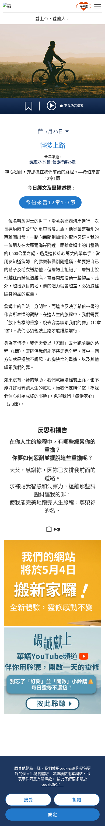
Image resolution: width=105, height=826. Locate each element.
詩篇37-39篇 (39, 162)
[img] (51, 105)
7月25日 (54, 131)
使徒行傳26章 (64, 162)
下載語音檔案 (73, 106)
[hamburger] (97, 6)
